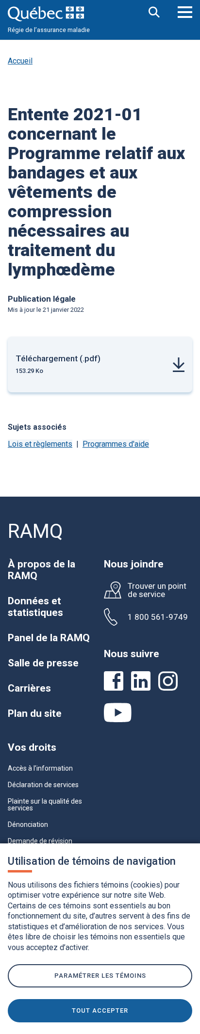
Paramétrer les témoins (100, 975)
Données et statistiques (35, 606)
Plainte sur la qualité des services (45, 804)
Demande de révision (40, 841)
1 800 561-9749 (158, 617)
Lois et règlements (40, 444)
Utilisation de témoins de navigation (92, 861)
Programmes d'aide (116, 444)
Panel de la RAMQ (49, 638)
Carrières (29, 688)
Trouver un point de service (157, 590)
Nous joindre (134, 564)
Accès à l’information (40, 768)
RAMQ (35, 531)
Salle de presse (43, 663)
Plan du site (35, 713)
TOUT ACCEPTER (100, 1010)
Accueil (20, 60)
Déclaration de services (43, 785)
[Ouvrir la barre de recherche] (154, 12)
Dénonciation (28, 824)
